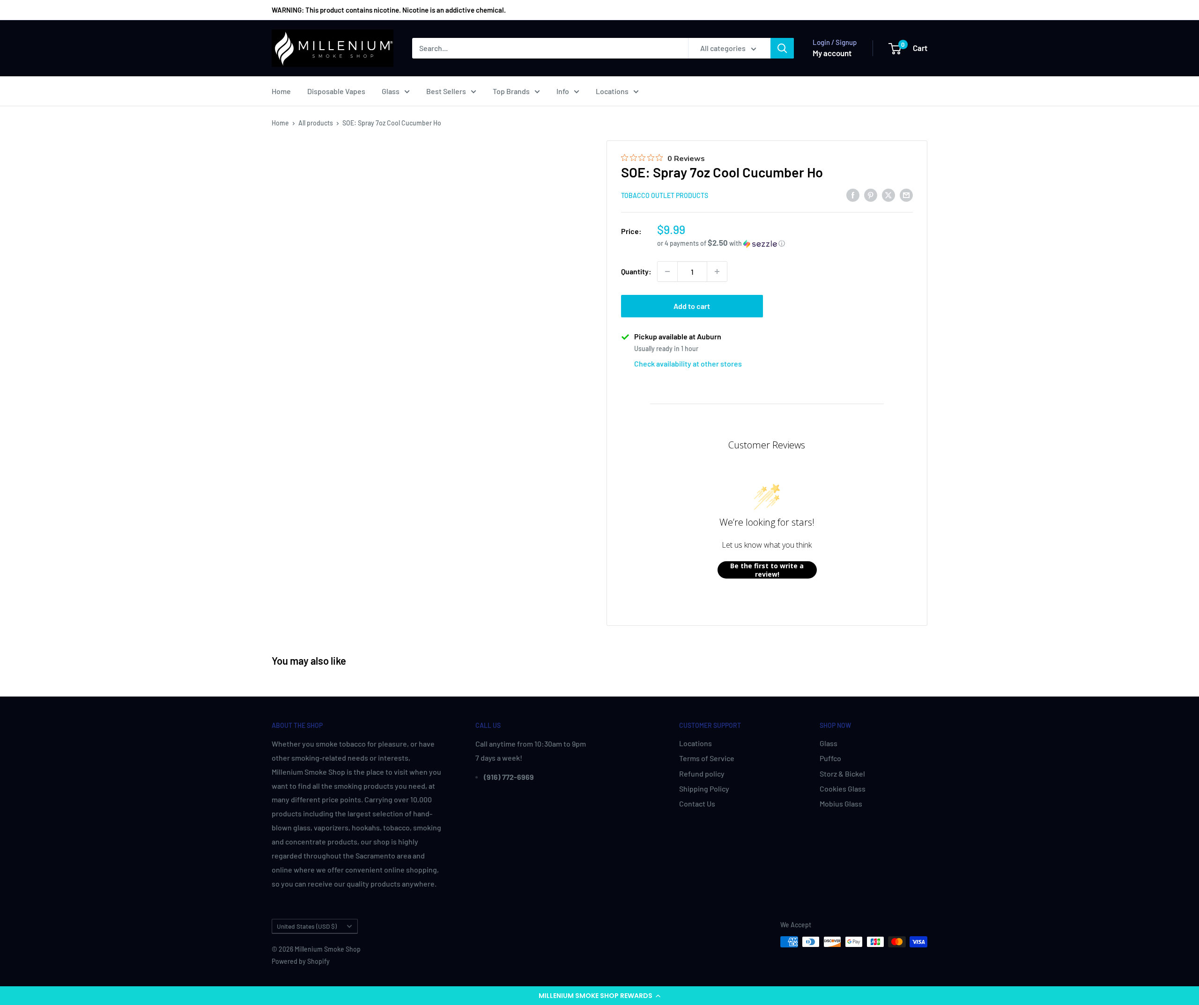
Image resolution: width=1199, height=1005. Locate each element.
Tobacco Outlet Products (664, 195)
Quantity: (636, 271)
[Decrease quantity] (667, 271)
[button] (599, 995)
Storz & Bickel (842, 773)
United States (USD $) (307, 926)
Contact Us (697, 803)
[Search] (782, 48)
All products (315, 123)
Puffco (830, 758)
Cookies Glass (843, 788)
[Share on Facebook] (852, 194)
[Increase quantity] (717, 271)
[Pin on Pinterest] (870, 194)
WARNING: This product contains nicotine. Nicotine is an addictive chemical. (389, 10)
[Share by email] (906, 194)
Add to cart (692, 305)
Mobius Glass (841, 803)
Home (281, 91)
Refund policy (702, 773)
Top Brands (511, 91)
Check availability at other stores (688, 363)
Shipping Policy (704, 788)
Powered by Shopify (301, 961)
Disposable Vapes (336, 91)
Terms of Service (706, 758)
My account (832, 53)
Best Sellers (446, 91)
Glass (391, 91)
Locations (612, 91)
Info (562, 91)
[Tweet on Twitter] (888, 194)
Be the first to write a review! (767, 570)
